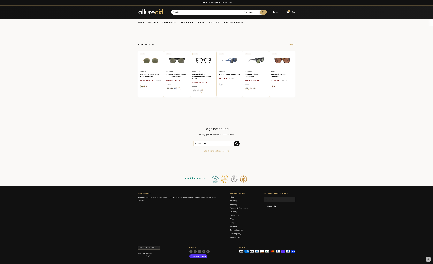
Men (140, 22)
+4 (179, 89)
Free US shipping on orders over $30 (217, 3)
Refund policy (235, 234)
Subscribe (271, 206)
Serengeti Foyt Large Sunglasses (279, 75)
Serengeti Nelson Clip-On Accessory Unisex (149, 75)
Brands (201, 22)
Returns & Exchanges (239, 208)
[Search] (263, 12)
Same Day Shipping (233, 22)
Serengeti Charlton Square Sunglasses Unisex (176, 75)
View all (292, 45)
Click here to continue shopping (216, 151)
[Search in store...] (237, 143)
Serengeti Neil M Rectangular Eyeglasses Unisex (201, 76)
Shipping (233, 204)
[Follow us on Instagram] (199, 251)
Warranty (233, 212)
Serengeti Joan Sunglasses (229, 74)
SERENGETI (143, 71)
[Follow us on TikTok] (208, 251)
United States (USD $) (147, 248)
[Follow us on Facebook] (190, 251)
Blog (232, 197)
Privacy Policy (235, 237)
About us (233, 201)
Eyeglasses (186, 22)
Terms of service (236, 230)
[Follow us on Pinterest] (203, 251)
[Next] (295, 74)
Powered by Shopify (144, 256)
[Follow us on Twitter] (195, 251)
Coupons (214, 22)
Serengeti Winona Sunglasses (252, 75)
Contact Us (234, 215)
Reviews (233, 226)
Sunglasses (169, 22)
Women (152, 22)
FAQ (232, 219)
